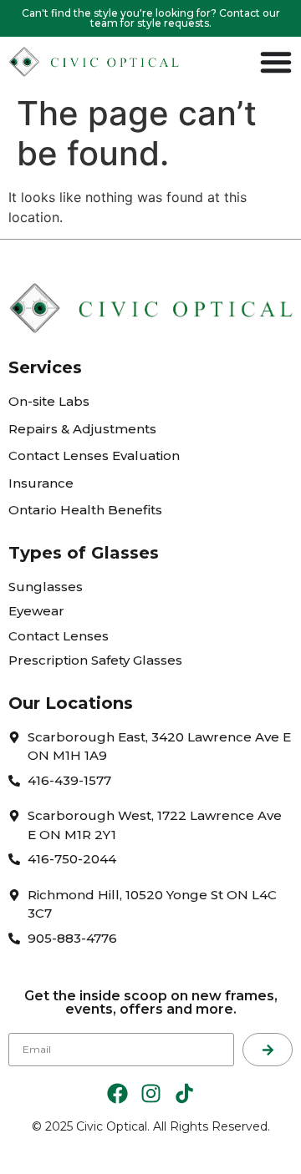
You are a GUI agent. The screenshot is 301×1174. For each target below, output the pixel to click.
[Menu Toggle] (276, 61)
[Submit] (267, 1049)
